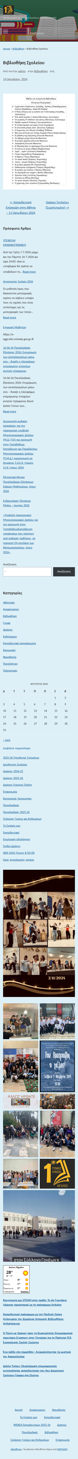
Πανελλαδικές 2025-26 (16, 812)
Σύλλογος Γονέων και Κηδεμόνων (22, 819)
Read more (29, 273)
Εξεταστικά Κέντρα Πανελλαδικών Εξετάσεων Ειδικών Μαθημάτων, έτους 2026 (19, 484)
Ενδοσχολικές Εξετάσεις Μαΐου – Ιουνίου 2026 (17, 503)
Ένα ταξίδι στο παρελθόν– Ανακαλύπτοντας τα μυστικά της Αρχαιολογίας (37, 1354)
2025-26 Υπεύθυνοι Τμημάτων (21, 757)
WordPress (16, 1449)
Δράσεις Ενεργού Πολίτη (17, 785)
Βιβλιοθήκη (18, 49)
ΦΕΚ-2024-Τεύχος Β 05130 (18, 853)
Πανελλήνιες (10, 664)
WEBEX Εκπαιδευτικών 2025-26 (31, 1425)
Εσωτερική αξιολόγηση (16, 839)
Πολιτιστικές (10, 670)
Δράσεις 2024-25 (13, 771)
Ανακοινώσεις (11, 609)
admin (22, 71)
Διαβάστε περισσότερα (16, 749)
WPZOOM (62, 1449)
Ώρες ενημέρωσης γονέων (18, 860)
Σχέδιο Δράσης (11, 846)
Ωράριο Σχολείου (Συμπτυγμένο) (57, 205)
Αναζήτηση (69, 33)
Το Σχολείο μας (11, 826)
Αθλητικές (9, 602)
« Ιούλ (6, 740)
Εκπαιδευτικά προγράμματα (19, 643)
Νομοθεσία (9, 657)
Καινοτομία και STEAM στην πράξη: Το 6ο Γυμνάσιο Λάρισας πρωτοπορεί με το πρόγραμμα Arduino (35, 1303)
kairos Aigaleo (16, 1267)
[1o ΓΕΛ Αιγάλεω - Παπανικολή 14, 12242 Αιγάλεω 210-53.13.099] (8, 10)
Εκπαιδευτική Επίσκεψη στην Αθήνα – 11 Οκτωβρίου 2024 (21, 208)
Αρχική (6, 49)
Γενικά (6, 623)
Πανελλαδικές (11, 805)
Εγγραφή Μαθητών (14, 327)
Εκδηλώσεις (10, 636)
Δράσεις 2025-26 (13, 778)
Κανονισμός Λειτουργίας (17, 798)
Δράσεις (8, 630)
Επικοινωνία (10, 791)
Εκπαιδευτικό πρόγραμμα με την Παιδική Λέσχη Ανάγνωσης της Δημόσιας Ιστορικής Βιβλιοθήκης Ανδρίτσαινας (33, 1319)
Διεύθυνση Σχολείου (15, 764)
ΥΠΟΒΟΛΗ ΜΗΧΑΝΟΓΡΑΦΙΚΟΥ (14, 243)
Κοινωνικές (9, 650)
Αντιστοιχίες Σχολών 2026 (18, 281)
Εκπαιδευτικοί (11, 832)
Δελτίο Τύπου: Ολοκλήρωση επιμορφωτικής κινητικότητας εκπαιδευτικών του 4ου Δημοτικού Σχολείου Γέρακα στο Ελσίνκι (33, 1371)
